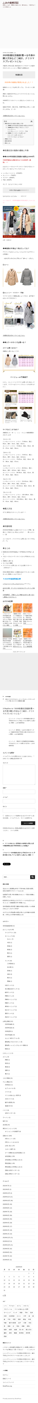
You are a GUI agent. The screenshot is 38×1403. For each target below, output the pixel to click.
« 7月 (4, 1295)
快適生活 (20, 700)
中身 (10, 700)
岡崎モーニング (10, 999)
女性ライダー (9, 1113)
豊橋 (8, 981)
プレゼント (24, 699)
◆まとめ (7, 143)
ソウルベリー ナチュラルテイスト (13, 584)
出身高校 (11, 1316)
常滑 (6, 1063)
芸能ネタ (5, 1135)
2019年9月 (6, 1248)
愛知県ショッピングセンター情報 (15, 1045)
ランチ (7, 960)
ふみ (15, 52)
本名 (30, 1323)
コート (20, 699)
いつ (5, 1306)
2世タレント (9, 1138)
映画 (6, 1049)
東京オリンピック (8, 1128)
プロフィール (8, 1309)
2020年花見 (8, 1028)
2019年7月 (6, 1256)
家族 (24, 1319)
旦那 (24, 1323)
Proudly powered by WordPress (12, 1398)
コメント (5, 763)
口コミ (19, 1316)
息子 (19, 1323)
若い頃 (21, 1329)
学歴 (14, 1319)
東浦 (8, 949)
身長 (10, 1333)
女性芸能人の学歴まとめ (12, 1160)
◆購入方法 (8, 139)
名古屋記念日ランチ (11, 989)
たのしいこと (7, 1053)
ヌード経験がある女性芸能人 (14, 1152)
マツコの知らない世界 (12, 1095)
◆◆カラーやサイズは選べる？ (17, 133)
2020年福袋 (8, 696)
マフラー (30, 699)
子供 (9, 1319)
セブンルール (9, 1088)
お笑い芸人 (8, 1145)
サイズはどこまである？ (17, 137)
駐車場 (21, 1333)
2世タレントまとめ (11, 1142)
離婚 (15, 1333)
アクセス (11, 1306)
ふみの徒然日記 (11, 2)
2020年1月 (6, 1234)
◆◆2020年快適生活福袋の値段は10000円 (20, 125)
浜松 (8, 974)
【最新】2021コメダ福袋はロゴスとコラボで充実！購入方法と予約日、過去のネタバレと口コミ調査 (17, 619)
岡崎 (6, 1060)
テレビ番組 (6, 1082)
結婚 (15, 1329)
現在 (18, 1326)
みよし (9, 939)
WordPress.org (7, 1386)
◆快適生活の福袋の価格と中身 (14, 123)
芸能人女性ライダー (11, 1170)
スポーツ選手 (9, 1149)
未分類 (5, 1125)
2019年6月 (6, 1259)
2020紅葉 (8, 1031)
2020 (6, 699)
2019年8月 (6, 1252)
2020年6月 (6, 1215)
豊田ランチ (8, 1013)
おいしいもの (7, 929)
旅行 (4, 1121)
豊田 (8, 956)
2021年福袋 (8, 1035)
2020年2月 (6, 1230)
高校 (5, 1336)
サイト (5, 806)
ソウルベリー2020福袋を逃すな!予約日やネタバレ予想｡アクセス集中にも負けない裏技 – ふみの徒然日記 (22, 720)
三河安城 (10, 963)
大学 (24, 1316)
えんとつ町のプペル (11, 1038)
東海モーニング (10, 1006)
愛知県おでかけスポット (12, 1042)
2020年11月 (6, 1197)
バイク (5, 1110)
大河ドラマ (8, 1099)
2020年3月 (6, 1226)
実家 (19, 1319)
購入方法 (28, 1329)
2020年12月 (6, 1193)
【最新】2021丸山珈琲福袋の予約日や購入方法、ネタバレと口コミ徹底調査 (27, 642)
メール (5, 797)
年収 (29, 1319)
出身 (5, 1316)
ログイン (5, 1375)
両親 (21, 1312)
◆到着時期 (8, 141)
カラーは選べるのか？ (17, 135)
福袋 (24, 700)
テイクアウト (9, 932)
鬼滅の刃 (8, 1106)
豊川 (8, 953)
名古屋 (9, 967)
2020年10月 (6, 1200)
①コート (13, 129)
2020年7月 (6, 1211)
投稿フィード (7, 1378)
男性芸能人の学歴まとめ (12, 1167)
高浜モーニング (10, 1017)
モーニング (8, 936)
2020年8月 (6, 1208)
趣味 (5, 1333)
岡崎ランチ (8, 1003)
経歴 (10, 1329)
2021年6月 (6, 1189)
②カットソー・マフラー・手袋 (19, 131)
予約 (26, 1312)
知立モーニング (10, 1010)
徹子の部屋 (8, 1102)
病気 (28, 1326)
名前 (4, 788)
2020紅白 (8, 1085)
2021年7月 (6, 1185)
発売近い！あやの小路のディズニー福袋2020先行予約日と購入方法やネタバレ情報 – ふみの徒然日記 (22, 732)
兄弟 (31, 1312)
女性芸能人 (8, 1156)
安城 (8, 946)
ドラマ (7, 1092)
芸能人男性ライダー (11, 1174)
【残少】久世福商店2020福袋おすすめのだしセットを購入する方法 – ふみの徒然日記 (22, 743)
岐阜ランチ (8, 992)
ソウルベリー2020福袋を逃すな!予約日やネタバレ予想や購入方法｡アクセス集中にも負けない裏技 (7, 619)
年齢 (5, 1323)
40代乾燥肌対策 (8, 926)
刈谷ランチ (8, 985)
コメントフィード (8, 1382)
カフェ (5, 1057)
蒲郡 (6, 1070)
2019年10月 (6, 1245)
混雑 (9, 1326)
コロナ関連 (6, 1078)
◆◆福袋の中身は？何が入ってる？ (18, 127)
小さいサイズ (15, 700)
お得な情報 (6, 1021)
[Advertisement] (19, 29)
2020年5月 (6, 1219)
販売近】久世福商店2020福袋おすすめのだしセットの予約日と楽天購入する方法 (7, 643)
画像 (23, 1326)
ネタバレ (26, 1306)
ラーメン (5, 1117)
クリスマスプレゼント (13, 699)
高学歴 (28, 1333)
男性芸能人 (8, 1163)
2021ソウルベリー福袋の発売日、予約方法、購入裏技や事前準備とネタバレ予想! (27, 618)
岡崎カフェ (8, 996)
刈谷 (8, 942)
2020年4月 (6, 1222)
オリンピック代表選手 (12, 1131)
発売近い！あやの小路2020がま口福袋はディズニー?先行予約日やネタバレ (17, 642)
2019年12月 (6, 1237)
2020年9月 (6, 1204)
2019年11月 (6, 1241)
